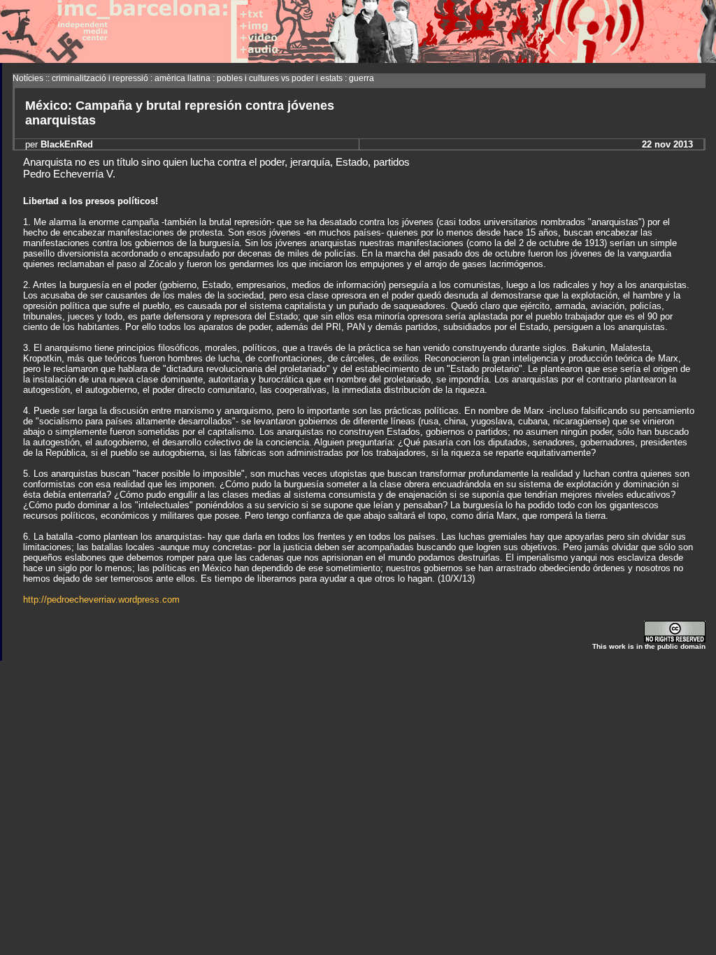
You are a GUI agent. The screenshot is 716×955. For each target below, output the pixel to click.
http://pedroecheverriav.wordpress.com (101, 599)
